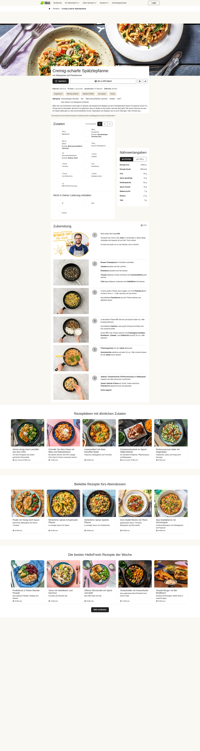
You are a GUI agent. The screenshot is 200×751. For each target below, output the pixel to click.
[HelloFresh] (45, 2)
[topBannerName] (100, 17)
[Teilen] (145, 81)
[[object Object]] (140, 81)
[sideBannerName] (133, 132)
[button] (82, 124)
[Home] (49, 8)
